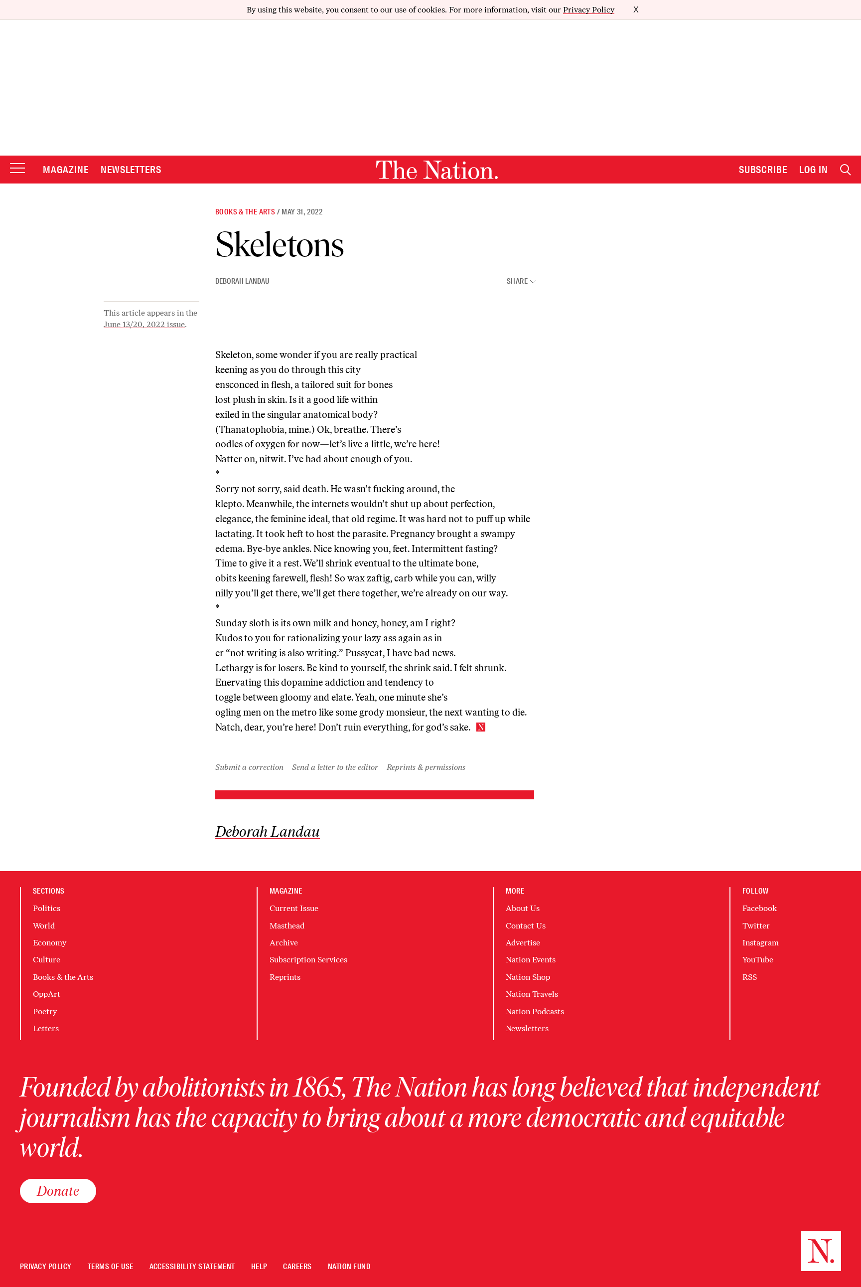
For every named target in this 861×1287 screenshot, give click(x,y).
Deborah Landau (242, 281)
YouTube (757, 959)
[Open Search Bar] (845, 170)
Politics (46, 908)
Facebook (759, 908)
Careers (297, 1267)
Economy (49, 942)
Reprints (285, 977)
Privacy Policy (588, 9)
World (44, 925)
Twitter (756, 925)
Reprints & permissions (426, 767)
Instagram (760, 942)
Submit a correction (249, 767)
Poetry (45, 1011)
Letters (46, 1028)
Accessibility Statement (192, 1267)
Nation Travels (532, 994)
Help (259, 1267)
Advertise (523, 942)
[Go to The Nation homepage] (436, 170)
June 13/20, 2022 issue (144, 324)
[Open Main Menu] (17, 169)
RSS (749, 977)
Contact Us (526, 925)
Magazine (66, 169)
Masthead (287, 925)
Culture (46, 959)
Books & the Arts (245, 212)
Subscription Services (308, 959)
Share (517, 281)
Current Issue (294, 908)
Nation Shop (528, 977)
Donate (58, 1190)
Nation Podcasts (535, 1011)
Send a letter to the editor (335, 767)
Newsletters (131, 169)
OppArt (46, 994)
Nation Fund (349, 1267)
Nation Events (531, 959)
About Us (523, 908)
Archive (284, 942)
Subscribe (763, 169)
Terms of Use (111, 1267)
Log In (813, 169)
